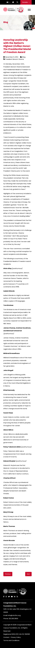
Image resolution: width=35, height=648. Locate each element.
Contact (6, 637)
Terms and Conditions (11, 640)
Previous (8, 574)
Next (28, 574)
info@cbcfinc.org (14, 615)
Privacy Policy (16, 637)
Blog (23, 57)
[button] (8, 2)
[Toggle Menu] (29, 10)
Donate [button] (25, 2)
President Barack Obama (14, 59)
